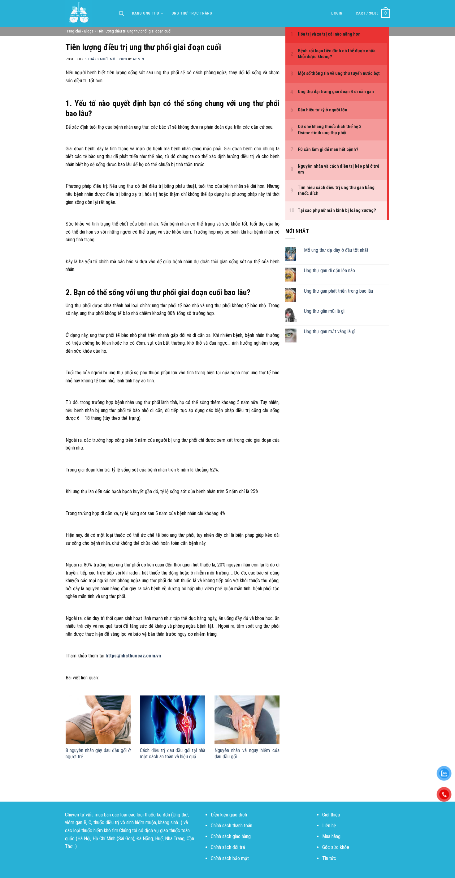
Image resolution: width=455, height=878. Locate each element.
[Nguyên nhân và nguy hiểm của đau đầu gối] (247, 719)
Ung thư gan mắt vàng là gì (329, 331)
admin (138, 59)
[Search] (121, 13)
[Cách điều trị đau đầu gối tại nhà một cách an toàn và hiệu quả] (172, 719)
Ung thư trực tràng (191, 13)
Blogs (88, 31)
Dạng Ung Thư (145, 13)
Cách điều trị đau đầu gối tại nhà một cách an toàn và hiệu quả (172, 753)
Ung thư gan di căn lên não (329, 270)
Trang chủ (73, 31)
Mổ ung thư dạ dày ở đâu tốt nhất (336, 250)
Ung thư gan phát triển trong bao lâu (338, 291)
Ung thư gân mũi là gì (324, 311)
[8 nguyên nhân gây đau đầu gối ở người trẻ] (98, 719)
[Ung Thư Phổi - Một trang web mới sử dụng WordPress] (87, 13)
